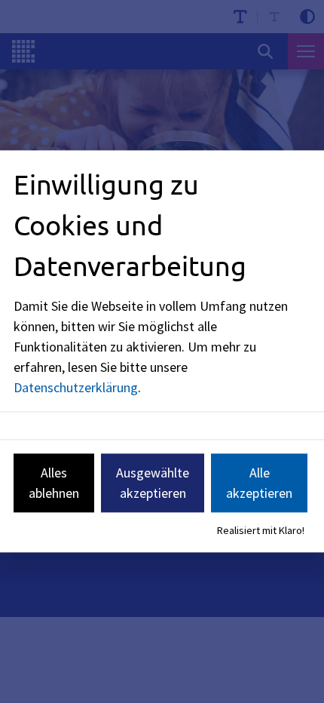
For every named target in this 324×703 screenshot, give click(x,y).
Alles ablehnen (54, 483)
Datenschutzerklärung (76, 387)
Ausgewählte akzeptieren (152, 483)
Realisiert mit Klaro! (260, 530)
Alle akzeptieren (259, 483)
